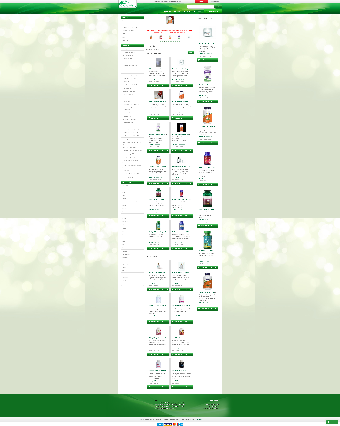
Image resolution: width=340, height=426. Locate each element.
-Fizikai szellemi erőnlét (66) (129, 85)
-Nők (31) (125, 139)
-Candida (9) (125, 68)
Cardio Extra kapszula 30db (158, 305)
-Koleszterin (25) (126, 116)
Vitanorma (125, 274)
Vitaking (124, 267)
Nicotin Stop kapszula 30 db (158, 370)
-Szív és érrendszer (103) (128, 157)
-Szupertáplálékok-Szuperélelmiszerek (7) (132, 161)
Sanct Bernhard (126, 254)
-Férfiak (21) (125, 81)
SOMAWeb (199, 419)
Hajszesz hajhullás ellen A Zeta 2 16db (161, 101)
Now (123, 244)
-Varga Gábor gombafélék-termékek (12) (131, 166)
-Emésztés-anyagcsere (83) (129, 75)
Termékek (186, 11)
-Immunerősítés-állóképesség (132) (131, 104)
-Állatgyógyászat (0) (127, 177)
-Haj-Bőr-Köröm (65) (127, 94)
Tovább (191, 52)
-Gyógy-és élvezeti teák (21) (129, 91)
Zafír (123, 284)
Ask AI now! (333, 422)
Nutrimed (124, 248)
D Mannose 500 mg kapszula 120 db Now (185, 101)
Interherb (124, 238)
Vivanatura (125, 277)
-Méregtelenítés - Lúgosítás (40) (130, 129)
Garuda (124, 228)
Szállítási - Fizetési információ (129, 27)
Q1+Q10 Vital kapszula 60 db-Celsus (184, 338)
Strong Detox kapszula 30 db (182, 305)
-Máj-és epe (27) (126, 126)
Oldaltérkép (125, 40)
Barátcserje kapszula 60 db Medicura (161, 134)
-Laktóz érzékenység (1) (128, 122)
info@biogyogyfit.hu (212, 408)
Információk (125, 17)
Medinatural (125, 241)
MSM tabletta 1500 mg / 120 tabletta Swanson (165, 199)
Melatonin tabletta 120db (181, 232)
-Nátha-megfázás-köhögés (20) (130, 136)
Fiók (194, 11)
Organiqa (124, 251)
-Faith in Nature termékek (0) (129, 78)
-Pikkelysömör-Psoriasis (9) (129, 147)
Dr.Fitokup (125, 212)
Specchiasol (125, 257)
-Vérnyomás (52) (126, 170)
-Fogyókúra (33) (126, 88)
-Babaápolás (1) (126, 62)
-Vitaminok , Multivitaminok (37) (130, 174)
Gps (123, 231)
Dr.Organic (125, 221)
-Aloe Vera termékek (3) (128, 52)
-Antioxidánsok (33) (127, 55)
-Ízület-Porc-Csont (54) (128, 113)
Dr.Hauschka (125, 215)
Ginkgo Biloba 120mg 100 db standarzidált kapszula (166, 232)
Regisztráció (215, 1)
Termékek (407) (126, 45)
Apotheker (125, 185)
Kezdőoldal (167, 11)
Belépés (201, 1)
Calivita (124, 195)
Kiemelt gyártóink (126, 182)
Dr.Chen (124, 208)
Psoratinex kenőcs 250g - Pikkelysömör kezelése (188, 69)
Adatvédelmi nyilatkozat (128, 30)
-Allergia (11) (126, 49)
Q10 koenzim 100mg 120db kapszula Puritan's (187, 199)
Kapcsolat (177, 11)
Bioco (123, 192)
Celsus (124, 198)
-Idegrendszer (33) (127, 98)
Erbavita (124, 225)
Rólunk (200, 11)
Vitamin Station (126, 271)
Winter (124, 280)
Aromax (124, 189)
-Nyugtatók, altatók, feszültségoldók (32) (131, 143)
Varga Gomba (125, 264)
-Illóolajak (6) (126, 101)
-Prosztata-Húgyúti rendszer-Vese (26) (132, 150)
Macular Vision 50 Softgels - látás (183, 134)
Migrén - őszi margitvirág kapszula (210, 292)
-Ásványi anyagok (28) (128, 58)
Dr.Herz (124, 218)
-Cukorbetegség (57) (127, 72)
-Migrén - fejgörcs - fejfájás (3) (130, 132)
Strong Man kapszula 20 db (181, 370)
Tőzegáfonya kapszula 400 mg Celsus (161, 338)
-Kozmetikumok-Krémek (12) (129, 119)
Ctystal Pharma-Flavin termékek (130, 202)
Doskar (124, 205)
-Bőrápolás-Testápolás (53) (129, 65)
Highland (124, 234)
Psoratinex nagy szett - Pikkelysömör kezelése (188, 166)
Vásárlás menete (126, 24)
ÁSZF (123, 34)
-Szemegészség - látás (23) (129, 154)
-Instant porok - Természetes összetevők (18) (130, 108)
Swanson (124, 261)
